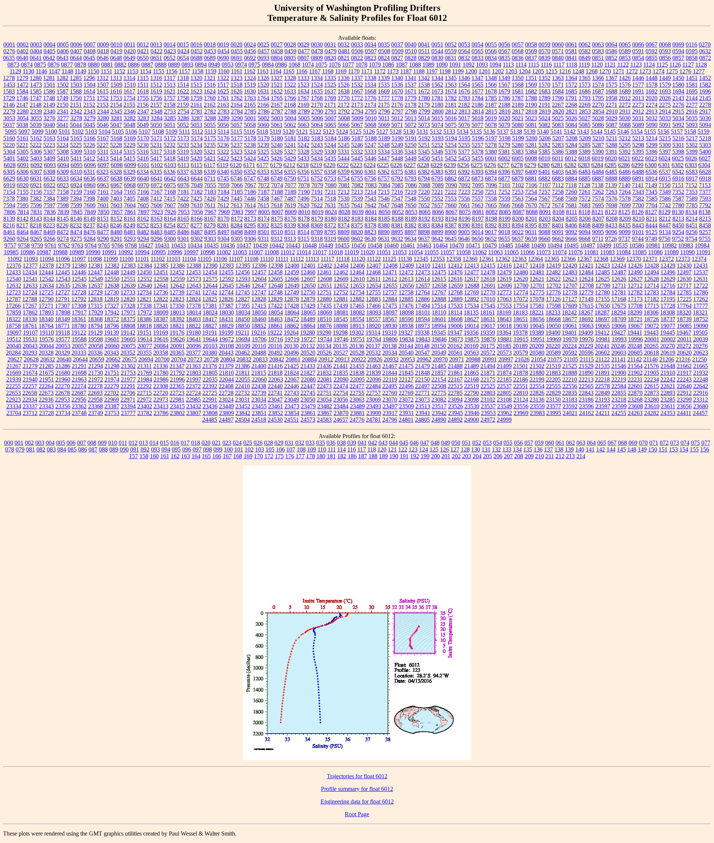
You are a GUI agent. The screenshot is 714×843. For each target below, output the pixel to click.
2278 (705, 105)
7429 (223, 198)
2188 (504, 105)
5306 (36, 152)
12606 (291, 279)
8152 (116, 218)
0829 (424, 58)
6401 (544, 172)
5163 (49, 138)
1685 (571, 91)
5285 (585, 145)
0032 (344, 44)
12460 (307, 272)
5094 (705, 125)
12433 (13, 272)
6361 (370, 172)
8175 (277, 218)
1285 (76, 78)
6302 (678, 165)
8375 (357, 225)
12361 (486, 259)
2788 (290, 111)
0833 (477, 58)
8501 (264, 232)
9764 (91, 245)
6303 (691, 165)
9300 (170, 239)
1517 (223, 85)
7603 (116, 205)
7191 (317, 192)
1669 (384, 91)
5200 (531, 138)
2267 (558, 105)
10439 (260, 245)
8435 (625, 225)
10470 (456, 245)
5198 (505, 138)
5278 (491, 145)
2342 (76, 111)
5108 (158, 131)
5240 (277, 145)
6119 (222, 165)
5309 (76, 152)
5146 (623, 131)
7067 (250, 185)
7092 (464, 185)
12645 (226, 285)
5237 (236, 145)
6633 (63, 178)
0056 (504, 44)
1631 (263, 91)
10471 (473, 245)
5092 (678, 125)
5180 (277, 138)
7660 (451, 205)
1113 (508, 64)
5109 (171, 131)
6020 (611, 158)
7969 (224, 212)
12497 (684, 272)
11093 (30, 259)
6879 (518, 178)
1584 (22, 91)
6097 (103, 165)
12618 (487, 279)
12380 (79, 265)
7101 (505, 185)
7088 (424, 185)
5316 (143, 152)
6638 (116, 178)
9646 (464, 239)
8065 (425, 212)
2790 (317, 111)
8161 (130, 218)
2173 (357, 105)
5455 (477, 158)
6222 (343, 165)
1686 (585, 91)
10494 (554, 245)
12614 (422, 279)
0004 (49, 44)
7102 (518, 185)
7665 (491, 205)
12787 (13, 299)
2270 (598, 105)
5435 (330, 158)
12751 (324, 292)
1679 (504, 91)
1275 (672, 71)
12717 (684, 285)
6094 (63, 165)
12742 (209, 292)
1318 (183, 78)
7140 (624, 185)
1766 (290, 98)
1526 (344, 85)
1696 (705, 91)
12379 (62, 265)
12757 (389, 292)
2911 (625, 111)
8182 (344, 218)
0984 (268, 64)
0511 (424, 51)
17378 (193, 306)
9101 (638, 232)
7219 (410, 192)
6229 (437, 165)
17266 (13, 306)
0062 (585, 44)
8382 (410, 225)
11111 (282, 259)
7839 (63, 212)
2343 (90, 111)
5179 (264, 138)
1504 (90, 85)
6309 (63, 172)
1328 (290, 78)
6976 (183, 185)
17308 (78, 306)
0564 (464, 51)
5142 (570, 131)
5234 (196, 145)
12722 (700, 285)
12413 (471, 265)
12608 (324, 279)
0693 (263, 58)
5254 (451, 145)
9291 (116, 239)
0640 (22, 58)
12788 (29, 299)
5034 (678, 118)
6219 (316, 165)
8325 (277, 225)
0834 (491, 58)
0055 (491, 44)
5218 (705, 138)
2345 (116, 111)
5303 (705, 145)
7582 (638, 198)
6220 (329, 165)
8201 (531, 218)
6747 (250, 178)
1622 (183, 91)
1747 (36, 98)
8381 (397, 225)
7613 (236, 205)
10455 (342, 245)
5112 (197, 131)
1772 (357, 98)
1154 (145, 71)
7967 (210, 212)
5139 (530, 131)
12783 (651, 292)
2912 (638, 111)
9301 (183, 239)
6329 (129, 172)
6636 (90, 178)
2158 (170, 105)
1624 (210, 91)
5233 (183, 145)
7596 (36, 205)
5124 (342, 131)
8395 (531, 225)
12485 (602, 272)
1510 (130, 85)
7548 (410, 198)
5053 (196, 125)
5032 (651, 118)
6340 (223, 172)
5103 (91, 131)
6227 (410, 165)
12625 (602, 279)
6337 (183, 172)
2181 (451, 105)
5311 (103, 152)
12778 (569, 292)
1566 (491, 85)
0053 (464, 44)
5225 (76, 145)
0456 (250, 51)
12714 (651, 285)
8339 (290, 225)
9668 (585, 239)
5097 (24, 131)
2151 (76, 105)
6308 (49, 172)
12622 (553, 279)
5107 (145, 131)
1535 (384, 85)
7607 (170, 205)
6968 (130, 185)
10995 (158, 252)
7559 (504, 198)
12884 (389, 299)
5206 (545, 138)
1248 (578, 71)
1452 (705, 78)
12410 (422, 265)
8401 (558, 225)
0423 (170, 51)
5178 (250, 138)
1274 (659, 71)
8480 (116, 232)
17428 (291, 306)
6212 (289, 165)
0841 (571, 58)
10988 (60, 252)
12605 (275, 279)
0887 (147, 64)
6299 (637, 165)
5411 (76, 158)
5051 (170, 125)
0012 (143, 44)
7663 (477, 205)
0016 (196, 44)
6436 (571, 172)
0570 (544, 51)
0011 (129, 44)
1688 (611, 91)
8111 (571, 212)
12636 (79, 285)
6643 (183, 178)
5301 (678, 145)
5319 (183, 152)
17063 (504, 299)
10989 (76, 252)
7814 (23, 212)
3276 (49, 118)
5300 (665, 145)
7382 (36, 198)
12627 (635, 279)
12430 (684, 265)
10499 (603, 245)
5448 (397, 158)
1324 (250, 78)
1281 (49, 78)
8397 (544, 225)
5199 (518, 138)
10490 (538, 245)
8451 (692, 225)
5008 (344, 118)
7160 (90, 192)
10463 (423, 245)
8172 (237, 218)
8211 (651, 218)
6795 (437, 178)
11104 (189, 259)
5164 (63, 138)
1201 (485, 71)
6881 (531, 178)
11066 (527, 252)
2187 (491, 105)
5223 (49, 145)
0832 (464, 58)
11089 (671, 252)
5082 (544, 125)
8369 (317, 225)
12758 (406, 292)
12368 (601, 259)
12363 (519, 259)
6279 (530, 165)
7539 (357, 198)
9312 (277, 239)
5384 (531, 152)
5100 (51, 131)
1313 (116, 78)
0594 (678, 51)
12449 (127, 272)
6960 (90, 185)
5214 (651, 138)
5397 (665, 152)
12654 (373, 285)
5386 (558, 152)
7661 (464, 205)
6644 (197, 178)
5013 (410, 118)
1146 (41, 71)
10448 (309, 245)
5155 (650, 131)
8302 (263, 225)
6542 (678, 172)
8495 (210, 232)
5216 (678, 138)
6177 (262, 165)
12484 (586, 272)
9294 (143, 239)
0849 (585, 58)
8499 (250, 232)
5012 (397, 118)
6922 (49, 185)
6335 (156, 172)
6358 (330, 172)
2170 (317, 105)
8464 (23, 232)
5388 (571, 152)
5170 (143, 138)
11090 (687, 252)
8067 (451, 212)
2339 (36, 111)
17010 (487, 299)
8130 (678, 212)
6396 (504, 172)
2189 (518, 105)
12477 (471, 272)
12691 (488, 285)
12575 (210, 279)
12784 (667, 292)
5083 (558, 125)
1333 (303, 78)
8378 (370, 225)
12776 (553, 292)
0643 (62, 58)
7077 (290, 185)
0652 (170, 58)
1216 (565, 71)
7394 (76, 198)
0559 (451, 51)
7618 (277, 205)
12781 (618, 292)
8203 (545, 218)
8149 (90, 218)
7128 (584, 185)
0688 (196, 58)
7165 (130, 192)
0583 (598, 51)
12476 (455, 272)
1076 (335, 64)
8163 (157, 218)
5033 (665, 118)
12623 (569, 279)
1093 (482, 64)
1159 (210, 71)
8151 (103, 218)
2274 (651, 105)
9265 (36, 239)
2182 (464, 105)
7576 (611, 198)
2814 (478, 111)
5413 (103, 158)
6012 (571, 158)
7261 (585, 192)
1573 (585, 85)
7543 (370, 198)
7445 (236, 198)
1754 (129, 98)
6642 (170, 178)
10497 (587, 245)
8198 (491, 218)
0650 (143, 58)
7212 (344, 192)
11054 (415, 252)
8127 (651, 212)
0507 (371, 51)
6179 (276, 165)
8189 (411, 218)
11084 (623, 252)
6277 (503, 165)
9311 (263, 239)
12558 (161, 279)
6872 (464, 178)
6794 (424, 178)
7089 (438, 185)
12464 (357, 272)
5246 (357, 145)
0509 (397, 51)
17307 (62, 306)
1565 (477, 85)
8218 (36, 225)
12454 (209, 272)
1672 (424, 91)
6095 (77, 165)
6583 (692, 172)
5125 (355, 131)
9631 (384, 239)
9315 (303, 239)
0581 (571, 51)
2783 (223, 111)
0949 (214, 64)
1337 (357, 78)
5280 (518, 145)
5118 (262, 131)
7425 (196, 198)
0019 (223, 44)
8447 (665, 225)
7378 (9, 198)
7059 (223, 185)
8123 (611, 212)
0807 (303, 58)
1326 (263, 78)
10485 (505, 245)
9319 (330, 239)
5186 (344, 138)
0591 (638, 51)
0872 (705, 58)
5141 (556, 131)
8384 (437, 225)
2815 (491, 111)
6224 (370, 165)
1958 (611, 98)
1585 (36, 91)
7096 (491, 185)
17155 (602, 299)
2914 (665, 111)
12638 (111, 285)
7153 (705, 185)
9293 (130, 239)
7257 (544, 192)
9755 (705, 239)
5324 (250, 152)
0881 (107, 64)
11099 (110, 259)
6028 (10, 165)
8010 (304, 212)
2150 (62, 105)
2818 (531, 111)
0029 (303, 44)
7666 (504, 205)
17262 (700, 299)
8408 (585, 225)
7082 (357, 185)
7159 (76, 192)
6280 (544, 165)
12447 (95, 272)
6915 (665, 178)
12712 (635, 285)
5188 (371, 138)
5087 (611, 125)
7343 (638, 192)
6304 (704, 165)
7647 (384, 205)
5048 (129, 125)
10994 (142, 252)
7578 (625, 198)
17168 (618, 299)
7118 (571, 185)
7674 (558, 205)
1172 (380, 71)
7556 (464, 198)
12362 (502, 259)
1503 (76, 85)
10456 (358, 245)
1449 (665, 78)
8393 (504, 225)
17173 (635, 299)
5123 (329, 131)
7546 (384, 198)
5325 (263, 152)
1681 (518, 91)
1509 (116, 85)
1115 (533, 64)
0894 (201, 64)
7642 (370, 205)
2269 (585, 105)
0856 (665, 58)
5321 (210, 152)
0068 (665, 44)
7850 (103, 212)
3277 (63, 118)
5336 (397, 152)
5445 (357, 158)
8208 (612, 218)
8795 (330, 232)
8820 (357, 232)
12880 (324, 299)
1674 (451, 91)
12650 (308, 285)
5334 (384, 152)
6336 (170, 172)
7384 (49, 198)
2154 (116, 105)
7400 (103, 198)
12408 (390, 265)
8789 (317, 232)
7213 (357, 192)
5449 (410, 158)
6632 (49, 178)
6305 (9, 172)
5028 (598, 118)
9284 (90, 239)
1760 (210, 98)
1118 (571, 64)
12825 (209, 299)
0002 (23, 44)
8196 (464, 218)
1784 (477, 98)
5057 (236, 125)
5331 (344, 152)
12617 (471, 279)
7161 (103, 192)
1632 (277, 91)
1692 (651, 91)
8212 (665, 218)
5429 (290, 158)
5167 (103, 138)
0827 (397, 58)
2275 (665, 105)
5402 (23, 158)
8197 (478, 218)
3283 (143, 118)
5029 (611, 118)
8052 (398, 212)
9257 (705, 232)
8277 (196, 225)
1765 (277, 98)
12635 (62, 285)
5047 (116, 125)
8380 (384, 225)
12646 (242, 285)
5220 (9, 145)
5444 (344, 158)
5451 (437, 158)
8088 (532, 212)
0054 (477, 44)
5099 (38, 131)
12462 (340, 272)
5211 (611, 138)
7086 (411, 185)
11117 (327, 259)
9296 (157, 239)
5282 (544, 145)
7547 (397, 198)
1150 (93, 71)
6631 (36, 178)
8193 (438, 218)
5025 (558, 118)
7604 (130, 205)
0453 (210, 51)
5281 (531, 145)
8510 (277, 232)
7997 (251, 212)
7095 (478, 185)
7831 (36, 212)
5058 (250, 125)
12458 (275, 272)
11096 (62, 259)
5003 (277, 118)
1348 (491, 78)
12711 (619, 285)
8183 (357, 218)
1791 (571, 98)
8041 (371, 212)
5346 (437, 152)
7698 (611, 205)
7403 (116, 198)
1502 (63, 85)
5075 (451, 125)
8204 (558, 218)
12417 (520, 265)
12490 (635, 272)
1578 (651, 85)
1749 (62, 98)
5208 (572, 138)
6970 (143, 185)
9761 (51, 245)
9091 (558, 232)
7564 (531, 198)
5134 (463, 131)
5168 (116, 138)
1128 (701, 64)
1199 (458, 71)
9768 (131, 245)
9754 (691, 239)
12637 (95, 285)
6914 (651, 178)
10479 (489, 245)
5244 (330, 145)
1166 (302, 71)
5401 (9, 158)
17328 (127, 306)
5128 (396, 131)
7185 (237, 192)
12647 (259, 285)
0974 (241, 64)
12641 (161, 285)
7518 (330, 198)
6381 (410, 172)
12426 (635, 265)
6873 (477, 178)
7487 (290, 198)
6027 (705, 158)
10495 (571, 245)
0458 (277, 51)
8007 (277, 212)
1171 (367, 71)
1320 (196, 78)
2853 (585, 111)
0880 (94, 64)
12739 (177, 292)
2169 (303, 105)
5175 (210, 138)
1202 (498, 71)
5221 (22, 145)
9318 (317, 239)
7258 (558, 192)
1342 (424, 78)
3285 (170, 118)
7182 (197, 192)
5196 (478, 138)
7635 (344, 205)
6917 (692, 178)
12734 (144, 292)
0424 (183, 51)
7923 (157, 212)
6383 (437, 172)
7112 (558, 185)
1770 (344, 98)
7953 (184, 212)
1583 (9, 91)
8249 (129, 225)
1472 (23, 85)
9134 (665, 232)
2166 (263, 105)
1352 (544, 78)
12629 (667, 279)
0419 (116, 51)
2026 (665, 98)
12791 (62, 299)
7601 (103, 205)
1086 (388, 64)
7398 (89, 198)
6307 (36, 172)
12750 (307, 292)
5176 (223, 138)
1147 (54, 71)
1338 (370, 78)
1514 (183, 85)
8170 (223, 218)
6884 (571, 178)
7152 (691, 185)
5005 (304, 118)
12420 (569, 265)
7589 (692, 198)
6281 (557, 165)
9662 (558, 239)
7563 (518, 198)
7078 (304, 185)
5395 (638, 152)
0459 (290, 51)
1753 (116, 98)
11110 (267, 259)
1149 (80, 71)
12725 (46, 292)
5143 (583, 131)
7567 (544, 198)
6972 (157, 185)
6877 (504, 178)
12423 (602, 265)
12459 (291, 272)
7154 (9, 192)
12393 (226, 265)
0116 (691, 44)
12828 (258, 299)
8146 (76, 218)
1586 (49, 91)
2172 (344, 105)
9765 (104, 245)
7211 (330, 192)
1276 (685, 71)
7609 (183, 205)
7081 (344, 185)
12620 (520, 279)
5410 (63, 158)
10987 (43, 252)
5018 (477, 118)
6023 (651, 158)
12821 (144, 299)
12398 (275, 265)
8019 (318, 212)
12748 (275, 292)
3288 (210, 118)
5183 (317, 138)
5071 (397, 125)
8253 (156, 225)
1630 (250, 91)
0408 (90, 51)
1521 (277, 85)
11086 (655, 252)
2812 (451, 111)
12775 (537, 292)
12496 (667, 272)
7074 (277, 185)
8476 (90, 232)
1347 (477, 78)
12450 (144, 272)
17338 (144, 306)
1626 (236, 91)
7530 (344, 198)
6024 (664, 158)
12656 (406, 285)
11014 (303, 252)
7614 (250, 205)
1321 (210, 78)
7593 (705, 198)
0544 (437, 51)
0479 (331, 51)
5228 (116, 145)
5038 (22, 125)
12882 (357, 299)
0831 (451, 58)
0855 (651, 58)
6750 (290, 178)
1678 (491, 91)
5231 (156, 145)
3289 (223, 118)
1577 (638, 85)
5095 (11, 131)
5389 (585, 152)
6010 (544, 158)
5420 (196, 158)
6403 (558, 172)
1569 (531, 85)
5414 (116, 158)
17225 (684, 299)
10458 (374, 245)
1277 (699, 71)
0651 (156, 58)
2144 (692, 98)
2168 (290, 105)
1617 (129, 91)
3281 (116, 118)
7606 (157, 205)
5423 (236, 158)
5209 (585, 138)
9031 (531, 232)
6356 (303, 172)
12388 (193, 265)
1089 (428, 64)
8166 (197, 218)
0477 (304, 51)
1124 (649, 64)
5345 (424, 152)
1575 (611, 85)
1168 (328, 71)
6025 (678, 158)
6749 (277, 178)
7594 (9, 205)
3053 (9, 118)
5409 (49, 158)
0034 (370, 44)
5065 (330, 125)
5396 (651, 152)
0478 (317, 51)
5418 (170, 158)
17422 (275, 306)
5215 (665, 138)
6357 (317, 172)
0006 (76, 44)
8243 (103, 225)
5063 (303, 125)
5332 (357, 152)
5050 (156, 125)
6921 (36, 185)
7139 (611, 185)
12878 (291, 299)
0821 (344, 58)
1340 (397, 78)
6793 (410, 178)
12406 (357, 265)
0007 (90, 44)
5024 (544, 118)
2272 (625, 105)
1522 (290, 85)
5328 (303, 152)
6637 (103, 178)
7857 (117, 212)
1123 (636, 64)
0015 (183, 44)
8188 (397, 218)
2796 (384, 111)
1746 (22, 98)
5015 (437, 118)
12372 (666, 259)
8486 (183, 232)
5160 (9, 138)
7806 (10, 212)
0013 (156, 44)
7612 (223, 205)
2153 (103, 105)
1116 (546, 64)
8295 (250, 225)
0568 (518, 51)
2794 (357, 111)
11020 (367, 252)
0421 (143, 51)
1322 (223, 78)
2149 (49, 105)
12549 (95, 279)
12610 (357, 279)
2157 (156, 105)
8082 (492, 212)
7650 (410, 205)
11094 (46, 259)
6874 (491, 178)
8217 (22, 225)
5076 (464, 125)
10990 (93, 252)
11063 (495, 252)
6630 (23, 178)
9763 (77, 245)
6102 (157, 165)
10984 (702, 245)
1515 (196, 85)
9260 (9, 239)
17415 (258, 306)
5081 (531, 125)
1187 (406, 71)
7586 (665, 198)
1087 (402, 64)
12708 (586, 285)
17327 (111, 306)
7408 (143, 198)
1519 (250, 85)
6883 (558, 178)
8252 (143, 225)
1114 (521, 64)
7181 (183, 192)
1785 (491, 98)
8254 (170, 225)
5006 (317, 118)
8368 (303, 225)
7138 (598, 185)
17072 (520, 299)
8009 (291, 212)
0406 (63, 51)
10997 (191, 252)
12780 (602, 292)
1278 (9, 78)
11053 (399, 252)
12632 (13, 285)
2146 (9, 105)
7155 (23, 192)
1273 (645, 71)
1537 (410, 85)
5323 (236, 152)
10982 (669, 245)
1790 (558, 98)
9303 (210, 239)
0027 (277, 44)
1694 (678, 91)
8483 (157, 232)
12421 (586, 265)
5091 (665, 125)
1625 (223, 91)
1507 (103, 85)
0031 (330, 44)
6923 (63, 185)
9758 (24, 245)
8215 (705, 218)
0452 (197, 51)
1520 (263, 85)
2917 (705, 111)
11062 (479, 252)
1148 (67, 71)
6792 (397, 178)
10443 (293, 245)
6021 (624, 158)
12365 (551, 259)
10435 (211, 245)
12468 (373, 272)
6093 (50, 165)
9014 (477, 232)
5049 (143, 125)
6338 (196, 172)
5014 (424, 118)
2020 (651, 98)
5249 (397, 145)
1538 (424, 85)
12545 (79, 279)
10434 (194, 245)
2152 (89, 105)
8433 (611, 225)
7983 (237, 212)
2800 (438, 111)
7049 (197, 185)
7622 (317, 205)
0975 (254, 64)
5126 (369, 131)
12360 (470, 259)
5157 (677, 131)
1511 (143, 85)
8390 (464, 225)
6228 (423, 165)
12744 (226, 292)
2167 (277, 105)
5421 (210, 158)
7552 (437, 198)
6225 (383, 165)
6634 (76, 178)
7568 (558, 198)
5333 (370, 152)
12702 (553, 285)
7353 (692, 192)
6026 (691, 158)
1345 (451, 78)
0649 (129, 58)
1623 (196, 91)
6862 (451, 178)
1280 (36, 78)
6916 (678, 178)
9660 (544, 239)
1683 (544, 91)
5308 (63, 152)
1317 (170, 78)
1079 (375, 64)
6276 (490, 165)
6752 (317, 178)
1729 (9, 98)
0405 (49, 51)
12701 (537, 285)
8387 (451, 225)
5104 (104, 131)
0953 (228, 64)
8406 (571, 225)
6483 (585, 172)
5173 (183, 138)
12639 (128, 285)
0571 (558, 51)
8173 (250, 218)
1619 (156, 91)
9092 (571, 232)
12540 (13, 279)
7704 (651, 205)
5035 (692, 118)
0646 (103, 58)
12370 (633, 259)
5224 (62, 145)
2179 (424, 105)
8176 (290, 218)
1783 (464, 98)
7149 (651, 185)
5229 (129, 145)
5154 (637, 131)
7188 (277, 192)
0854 (638, 58)
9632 (397, 239)
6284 (597, 165)
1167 (315, 71)
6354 (277, 172)
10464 (440, 245)
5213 (638, 138)
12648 (275, 285)
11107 (236, 259)
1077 (348, 64)
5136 (489, 131)
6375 (397, 172)
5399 (692, 152)
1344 (437, 78)
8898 (424, 232)
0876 (54, 64)
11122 (374, 259)
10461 (407, 245)
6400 (531, 172)
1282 (62, 78)
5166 (90, 138)
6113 (183, 165)
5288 (611, 145)
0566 (491, 51)
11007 (255, 252)
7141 (638, 185)
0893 (187, 64)
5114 (223, 131)
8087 (518, 212)
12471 (389, 272)
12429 (667, 265)
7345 (651, 192)
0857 (678, 58)
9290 (103, 239)
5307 (49, 152)
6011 (557, 158)
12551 (128, 279)
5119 (275, 131)
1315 (143, 78)
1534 (370, 85)
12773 (504, 292)
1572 (571, 85)
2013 (638, 98)
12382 (111, 265)
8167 (210, 218)
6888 (611, 178)
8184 (371, 218)
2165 (250, 105)
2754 (183, 111)
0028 (290, 44)
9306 (250, 239)
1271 (618, 71)
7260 (571, 192)
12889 (455, 299)
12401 (308, 265)
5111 (184, 131)
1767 (303, 98)
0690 (223, 58)
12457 (258, 272)
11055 (431, 252)
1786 (504, 98)
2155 (129, 105)
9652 (491, 239)
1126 (675, 64)
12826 (226, 299)
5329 (317, 152)
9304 (223, 239)
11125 (389, 259)
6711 (210, 178)
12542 (46, 279)
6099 (130, 165)
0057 (518, 44)
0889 (174, 64)
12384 (144, 265)
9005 (464, 232)
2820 (558, 111)
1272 (632, 71)
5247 (370, 145)
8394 (518, 225)
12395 (242, 265)
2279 (9, 111)
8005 (264, 212)
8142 (23, 218)
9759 (37, 245)
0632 (705, 51)
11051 (383, 252)
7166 (143, 192)
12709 (602, 285)
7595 (23, 205)
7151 (678, 185)
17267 (29, 306)
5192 (424, 138)
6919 (9, 185)
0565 (477, 51)
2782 (210, 111)
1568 (518, 85)
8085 (505, 212)
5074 (437, 125)
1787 (518, 98)
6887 (598, 178)
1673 (437, 91)
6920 (23, 185)
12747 (258, 292)
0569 (531, 51)
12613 (406, 279)
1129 (15, 71)
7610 (197, 205)
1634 (303, 91)
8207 (598, 218)
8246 (116, 225)
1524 (317, 85)
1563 (451, 85)
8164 (170, 218)
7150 (664, 185)
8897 (410, 232)
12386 (177, 265)
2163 (223, 105)
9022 (518, 232)
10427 (145, 245)
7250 (477, 192)
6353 (263, 172)
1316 (156, 78)
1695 (692, 91)
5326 (277, 152)
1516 (210, 85)
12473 (422, 272)
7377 (705, 192)
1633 (290, 91)
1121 (610, 64)
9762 (64, 245)
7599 (76, 205)
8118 (584, 212)
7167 (157, 192)
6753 (330, 178)
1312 (103, 78)
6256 (463, 165)
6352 (250, 172)
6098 (117, 165)
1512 (156, 85)
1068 (294, 64)
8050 (384, 212)
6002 (504, 158)
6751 (303, 178)
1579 (665, 85)
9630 (370, 239)
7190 (304, 192)
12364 (535, 259)
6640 (143, 178)
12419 (553, 265)
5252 (437, 145)
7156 (36, 192)
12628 (651, 279)
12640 (144, 285)
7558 (491, 198)
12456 (242, 272)
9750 (664, 239)
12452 (177, 272)
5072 (410, 125)
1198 (445, 71)
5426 (277, 158)
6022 (638, 158)
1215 (551, 71)
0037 (397, 44)
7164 (116, 192)
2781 (197, 111)
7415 (170, 198)
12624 (586, 279)
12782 (635, 292)
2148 (36, 105)
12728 (78, 292)
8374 (344, 225)
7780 (678, 205)
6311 (89, 172)
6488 (638, 172)
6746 (236, 178)
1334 (317, 78)
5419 (183, 158)
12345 (421, 259)
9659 (531, 239)
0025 (263, 44)
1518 (236, 85)
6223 (356, 165)
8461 (9, 232)
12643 (193, 285)
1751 (89, 98)
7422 (183, 198)
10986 (27, 252)
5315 (129, 152)
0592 (651, 51)
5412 (89, 158)
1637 (330, 91)
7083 (371, 185)
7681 (571, 205)
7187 (264, 192)
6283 (584, 165)
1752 (103, 98)
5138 (516, 131)
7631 (330, 205)
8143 (36, 218)
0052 (451, 44)
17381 (209, 306)
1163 (262, 71)
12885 (406, 299)
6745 (223, 178)
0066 (638, 44)
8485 (170, 232)
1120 (597, 64)
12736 (160, 292)
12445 (62, 272)
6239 (450, 165)
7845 (77, 212)
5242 (303, 145)
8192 (424, 218)
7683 (585, 205)
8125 (624, 212)
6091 (23, 165)
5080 (518, 125)
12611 (373, 279)
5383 (518, 152)
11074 (559, 252)
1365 (585, 78)
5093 (692, 125)
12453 (193, 272)
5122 (315, 131)
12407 (373, 265)
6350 (236, 172)
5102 (78, 131)
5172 (170, 138)
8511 (290, 232)
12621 (537, 279)
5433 (303, 158)
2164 (236, 105)
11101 (142, 259)
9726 (611, 239)
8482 (143, 232)
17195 (667, 299)
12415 (487, 265)
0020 (236, 44)
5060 (263, 125)
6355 (290, 172)
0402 (23, 51)
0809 (317, 58)
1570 (544, 85)
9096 (611, 232)
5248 (384, 145)
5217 (692, 138)
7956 (197, 212)
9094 (585, 232)
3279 (90, 118)
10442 (276, 245)
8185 (384, 218)
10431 (162, 245)
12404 (341, 265)
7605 (143, 205)
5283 (558, 145)
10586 (636, 245)
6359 (344, 172)
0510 (411, 51)
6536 (651, 172)
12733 (127, 292)
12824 (193, 299)
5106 (131, 131)
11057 (447, 252)
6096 (90, 165)
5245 (344, 145)
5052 (183, 125)
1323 (236, 78)
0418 (103, 51)
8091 (545, 212)
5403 (36, 158)
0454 (223, 51)
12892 (471, 299)
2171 (330, 105)
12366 (568, 259)
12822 (160, 299)
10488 (522, 245)
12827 (242, 299)
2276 (678, 105)
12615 (438, 279)
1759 (196, 98)
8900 (451, 232)
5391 (611, 152)
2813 (464, 111)
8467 (36, 232)
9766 (117, 245)
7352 (678, 192)
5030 (625, 118)
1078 (361, 64)
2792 (344, 111)
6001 (491, 158)
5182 (304, 138)
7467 (277, 198)
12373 (682, 259)
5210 (598, 138)
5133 (449, 131)
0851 (598, 58)
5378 (477, 152)
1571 (558, 85)
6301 (664, 165)
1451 (692, 78)
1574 (598, 85)
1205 (538, 71)
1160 (223, 71)
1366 (598, 78)
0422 (157, 51)
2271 (611, 105)
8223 (49, 225)
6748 (263, 178)
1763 (250, 98)
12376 (13, 265)
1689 (625, 91)
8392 (491, 225)
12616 (455, 279)
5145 (610, 131)
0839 (544, 58)
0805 (290, 58)
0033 (357, 44)
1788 (531, 98)
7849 (90, 212)
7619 (290, 205)
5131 (422, 131)
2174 (370, 105)
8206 (585, 218)
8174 (264, 218)
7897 (143, 212)
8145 (63, 218)
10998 (207, 252)
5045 (89, 125)
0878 (80, 64)
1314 (129, 78)
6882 (544, 178)
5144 (596, 131)
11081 (591, 252)
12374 (699, 259)
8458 (705, 225)
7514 (317, 198)
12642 (177, 285)
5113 (210, 131)
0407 (76, 51)
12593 (242, 279)
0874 (27, 64)
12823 (177, 299)
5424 (250, 158)
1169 (341, 71)
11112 (297, 259)
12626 (618, 279)
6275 (477, 165)
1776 (370, 98)
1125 (662, 64)
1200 (471, 71)
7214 (370, 192)
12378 (46, 265)
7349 (665, 192)
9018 (504, 232)
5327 (290, 152)
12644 (210, 285)
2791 (331, 111)
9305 (237, 239)
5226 (89, 145)
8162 (143, 218)
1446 (638, 78)
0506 (357, 51)
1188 (419, 71)
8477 (103, 232)
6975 (170, 185)
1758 (183, 98)
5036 (705, 118)
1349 (504, 78)
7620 (303, 205)
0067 (651, 44)
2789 (304, 111)
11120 (358, 259)
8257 (183, 225)
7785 (692, 205)
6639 (130, 178)
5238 (250, 145)
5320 (196, 152)
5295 (625, 145)
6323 (103, 172)
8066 (438, 212)
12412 (455, 265)
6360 (357, 172)
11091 (703, 252)
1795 (598, 98)
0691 (236, 58)
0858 (692, 58)
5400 (705, 152)
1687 (598, 91)
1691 (638, 91)
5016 (451, 118)
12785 (684, 292)
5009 (357, 118)
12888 (438, 299)
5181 (290, 138)
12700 (521, 285)
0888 (161, 64)
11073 (543, 252)
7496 (303, 198)
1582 (705, 85)
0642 (49, 58)
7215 (384, 192)
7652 (424, 205)
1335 (330, 78)
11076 (575, 252)
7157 (49, 192)
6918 (705, 178)
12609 (341, 279)
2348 (157, 111)
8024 (331, 212)
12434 (29, 272)
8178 (304, 218)
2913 (651, 111)
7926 (170, 212)
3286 (183, 118)
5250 (410, 145)
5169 (130, 138)
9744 (638, 239)
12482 (553, 272)
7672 (544, 205)
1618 (143, 91)
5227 (103, 145)
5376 (451, 152)
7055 (210, 185)
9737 (624, 239)
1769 (330, 98)
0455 (237, 51)
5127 (382, 131)
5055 (210, 125)
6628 (705, 172)
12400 (291, 265)
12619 (504, 279)
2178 (410, 105)
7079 (317, 185)
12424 (618, 265)
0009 (103, 44)
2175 (384, 105)
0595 (692, 51)
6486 (625, 172)
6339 (210, 172)
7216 (397, 192)
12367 (584, 259)
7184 (223, 192)
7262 (598, 192)
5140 (543, 131)
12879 (307, 299)
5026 (571, 118)
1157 (184, 71)
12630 (684, 279)
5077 (477, 125)
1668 (370, 91)
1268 (592, 71)
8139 (9, 218)
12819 (111, 299)
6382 (424, 172)
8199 (505, 218)
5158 (690, 131)
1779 (410, 98)
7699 (625, 205)
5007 (331, 118)
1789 (544, 98)
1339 (384, 78)
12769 (471, 292)
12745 (242, 292)
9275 (76, 239)
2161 (196, 105)
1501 (49, 85)
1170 (354, 71)
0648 (116, 58)
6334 (143, 172)
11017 (319, 252)
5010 (371, 118)
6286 (624, 165)
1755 (143, 98)
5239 (263, 145)
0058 (531, 44)
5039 (36, 125)
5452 (451, 158)
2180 (437, 105)
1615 (103, 91)
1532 (357, 85)
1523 (303, 85)
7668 (518, 205)
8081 (478, 212)
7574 (598, 198)
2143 (678, 98)
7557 (477, 198)
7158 (63, 192)
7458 (263, 198)
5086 (598, 125)
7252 (504, 192)
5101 (64, 131)
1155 (158, 71)
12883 (373, 299)
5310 (90, 152)
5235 (210, 145)
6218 (303, 165)
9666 (571, 239)
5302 (692, 145)
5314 (116, 152)
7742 (665, 205)
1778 (397, 98)
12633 (30, 285)
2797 (397, 111)
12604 (259, 279)
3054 (23, 118)
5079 (504, 125)
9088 (544, 232)
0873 (13, 64)
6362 (384, 172)
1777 (384, 98)
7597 (49, 205)
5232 (170, 145)
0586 (611, 51)
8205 (572, 218)
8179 (317, 218)
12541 (30, 279)
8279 (210, 225)
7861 (130, 212)
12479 (504, 272)
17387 (226, 306)
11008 (271, 252)
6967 (116, 185)
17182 (651, 299)
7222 (451, 192)
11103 (173, 259)
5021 (518, 118)
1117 (559, 64)
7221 (437, 192)
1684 (558, 91)
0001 (9, 44)
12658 (439, 285)
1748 (49, 98)
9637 (424, 239)
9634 (410, 239)
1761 (223, 98)
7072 (264, 185)
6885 (585, 178)
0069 (678, 44)
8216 (9, 225)
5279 (504, 145)
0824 (384, 58)
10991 (109, 252)
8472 (63, 232)
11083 (607, 252)
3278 (76, 118)
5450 (424, 158)
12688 (471, 285)
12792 (78, 299)
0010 (116, 44)
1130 (28, 71)
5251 (424, 145)
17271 (46, 306)
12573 (193, 279)
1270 (605, 71)
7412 (156, 198)
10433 (178, 245)
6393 (477, 172)
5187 (357, 138)
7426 (210, 198)
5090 (651, 125)
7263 (611, 192)
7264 (625, 192)
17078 (537, 299)
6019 (598, 158)
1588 (76, 91)
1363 (558, 78)
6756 (370, 178)
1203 (511, 71)
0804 (277, 58)
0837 (531, 58)
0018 (210, 44)
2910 (612, 111)
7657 (437, 205)
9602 (357, 239)
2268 (571, 105)
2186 (477, 105)
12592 (226, 279)
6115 (196, 165)
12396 (259, 265)
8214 (692, 218)
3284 (157, 118)
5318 (170, 152)
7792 (705, 205)
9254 (678, 232)
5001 (250, 118)
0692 (250, 58)
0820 (330, 58)
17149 (586, 299)
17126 (553, 299)
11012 (287, 252)
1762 (236, 98)
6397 (518, 172)
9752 (678, 239)
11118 (343, 259)
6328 (116, 172)
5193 (438, 138)
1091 (455, 64)
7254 (531, 192)
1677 (477, 91)
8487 (197, 232)
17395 (242, 306)
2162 (210, 105)
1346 (464, 78)
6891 (638, 178)
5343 (410, 152)
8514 (303, 232)
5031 (638, 118)
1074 (308, 64)
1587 (62, 91)
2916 (692, 111)
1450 (678, 78)
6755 (357, 178)
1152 (119, 71)
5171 (157, 138)
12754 (357, 292)
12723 (13, 292)
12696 (504, 285)
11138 (405, 259)
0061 (571, 44)
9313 (290, 239)
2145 (705, 98)
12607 (308, 279)
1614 (89, 91)
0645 (89, 58)
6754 (344, 178)
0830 (437, 58)
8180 (331, 218)
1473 (36, 85)
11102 (158, 259)
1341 (410, 78)
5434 (317, 158)
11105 (204, 259)
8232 (76, 225)
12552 (144, 279)
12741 (193, 292)
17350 (177, 306)
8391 (477, 225)
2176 (397, 105)
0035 (384, 44)
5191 (411, 138)
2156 (143, 105)
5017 (464, 118)
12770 (487, 292)
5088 (625, 125)
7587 (678, 198)
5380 (491, 152)
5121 (302, 131)
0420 (130, 51)
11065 (511, 252)
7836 (50, 212)
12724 (29, 292)
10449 (325, 245)
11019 (351, 252)
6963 (103, 185)
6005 (518, 158)
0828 (410, 58)
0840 (558, 58)
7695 (598, 205)
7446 (250, 198)
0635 (9, 58)
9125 (651, 232)
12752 (340, 292)
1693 (665, 91)
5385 (544, 152)
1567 (504, 85)
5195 (464, 138)
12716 (667, 285)
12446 (78, 272)
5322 (223, 152)
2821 (572, 111)
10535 (620, 245)
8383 (424, 225)
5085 (585, 125)
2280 (23, 111)
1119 (584, 64)
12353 (437, 259)
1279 (22, 78)
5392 (625, 152)
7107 (545, 185)
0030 (317, 44)
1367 (611, 78)
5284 (571, 145)
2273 (638, 105)
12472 (406, 272)
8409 (598, 225)
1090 (442, 64)
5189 (384, 138)
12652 (341, 285)
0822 (357, 58)
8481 (130, 232)
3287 (197, 118)
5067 (357, 125)
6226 (396, 165)
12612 (389, 279)
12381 (95, 265)
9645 (451, 239)
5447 (384, 158)
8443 (638, 225)
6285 (611, 165)
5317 (156, 152)
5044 (76, 125)
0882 (120, 64)
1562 (437, 85)
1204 (525, 71)
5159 (704, 131)
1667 (357, 91)
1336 (344, 78)
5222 (36, 145)
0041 (424, 44)
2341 (63, 111)
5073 (424, 125)
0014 (170, 44)
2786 (264, 111)
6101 (143, 165)
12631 (700, 279)
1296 (89, 78)
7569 (571, 198)
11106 (220, 259)
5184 (331, 138)
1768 (317, 98)
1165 (289, 71)
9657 (518, 239)
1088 (415, 64)
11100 (126, 259)
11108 (251, 259)
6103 (170, 165)
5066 (344, 125)
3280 (103, 118)
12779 (586, 292)
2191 (544, 105)
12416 (504, 265)
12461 (324, 272)
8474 (76, 232)
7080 (331, 185)
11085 (639, 252)
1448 (651, 78)
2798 (411, 111)
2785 (250, 111)
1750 (76, 98)
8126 (638, 212)
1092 (469, 64)
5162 (36, 138)
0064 (611, 44)
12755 (373, 292)
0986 (281, 64)
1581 (692, 85)
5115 (236, 131)
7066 (237, 185)
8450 (678, 225)
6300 (651, 165)
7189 (290, 192)
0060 (558, 44)
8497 (223, 232)
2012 (625, 98)
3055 (36, 118)
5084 (571, 125)
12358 (453, 259)
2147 (22, 105)
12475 (438, 272)
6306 (23, 172)
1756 (156, 98)
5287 (598, 145)
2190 (531, 105)
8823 (370, 232)
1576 (625, 85)
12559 (177, 279)
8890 (384, 232)
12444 (46, 272)
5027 (585, 118)
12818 (95, 299)
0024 (250, 44)
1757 (170, 98)
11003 (239, 252)
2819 (545, 111)
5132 (436, 131)
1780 (424, 98)
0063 (598, 44)
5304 (9, 152)
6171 (249, 165)
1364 (571, 78)
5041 (62, 125)
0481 (344, 51)
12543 (62, 279)
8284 (236, 225)
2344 (103, 111)
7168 (170, 192)
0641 (36, 58)
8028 (344, 212)
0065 (625, 44)
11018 (335, 252)
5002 (264, 118)
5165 (76, 138)
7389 (62, 198)
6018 (584, 158)
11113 (312, 259)
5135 (476, 131)
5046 (103, 125)
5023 (531, 118)
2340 (49, 111)
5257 (477, 145)
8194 (451, 218)
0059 (544, 44)
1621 (170, 91)
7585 (651, 198)
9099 (625, 232)
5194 (451, 138)
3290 (237, 118)
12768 (455, 292)
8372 (330, 225)
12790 (46, 299)
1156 (171, 71)
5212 (625, 138)
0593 (665, 51)
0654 (183, 58)
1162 (249, 71)
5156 (663, 131)
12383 (128, 265)
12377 (30, 265)
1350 (518, 78)
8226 (62, 225)
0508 (384, 51)
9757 (10, 245)
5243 (317, 145)
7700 (638, 205)
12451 (160, 272)
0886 (134, 64)
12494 (651, 272)
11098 (94, 259)
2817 (518, 111)
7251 (491, 192)
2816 (505, 111)
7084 (384, 185)
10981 (653, 245)
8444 (651, 225)
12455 (226, 272)
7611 (210, 205)
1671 (410, 91)
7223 (464, 192)
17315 (95, 306)
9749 (651, 239)
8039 (358, 212)
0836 (518, 58)
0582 (585, 51)
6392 (464, 172)
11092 (14, 259)
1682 (531, 91)
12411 (439, 265)
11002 (223, 252)
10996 (174, 252)
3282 (130, 118)
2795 (371, 111)
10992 (125, 252)
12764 (422, 292)
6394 (491, 172)
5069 (384, 125)
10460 (391, 245)
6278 (517, 165)
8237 (89, 225)
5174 (197, 138)
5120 (289, 131)
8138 (705, 212)
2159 (183, 105)
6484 (598, 172)
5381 (504, 152)
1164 (276, 71)
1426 (625, 78)
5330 (330, 152)
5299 (651, 145)
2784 (237, 111)
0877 (67, 64)
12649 (291, 285)
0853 (625, 58)
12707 (570, 285)
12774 (520, 292)
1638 (344, 91)
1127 (688, 64)
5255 (464, 145)
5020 (504, 118)
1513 (170, 85)
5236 (223, 145)
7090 (451, 185)
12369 (617, 259)
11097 (78, 259)
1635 (317, 91)
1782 (451, 98)
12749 (291, 292)
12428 (651, 265)
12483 (569, 272)
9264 (23, 239)
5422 (223, 158)
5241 (290, 145)
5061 (277, 125)
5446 (370, 158)
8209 (625, 218)
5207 (558, 138)
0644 (76, 58)
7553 (451, 198)
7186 (250, 192)
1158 (197, 71)
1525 (330, 85)
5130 (409, 131)
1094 (495, 64)
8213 (678, 218)
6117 (209, 165)
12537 (700, 272)
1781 (437, 98)
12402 (324, 265)
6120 (236, 165)
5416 (143, 158)
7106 (531, 185)
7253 (518, 192)
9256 (692, 232)
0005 (63, 44)
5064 (317, 125)
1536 (397, 85)
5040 (49, 125)
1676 (464, 91)
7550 (424, 198)
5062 (290, 125)
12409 (406, 265)
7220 (424, 192)
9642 (437, 239)
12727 (62, 292)
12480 (520, 272)
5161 (23, 138)
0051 (437, 44)
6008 (531, 158)
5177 (237, 138)
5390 (598, 152)
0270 (705, 44)
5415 (129, 158)
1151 (106, 71)
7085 (397, 185)
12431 (700, 265)
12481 (537, 272)
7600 (90, 205)
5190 (397, 138)
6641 (157, 178)
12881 (340, 299)
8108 (559, 212)
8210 (638, 218)
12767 (438, 292)
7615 (263, 205)
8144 (49, 218)
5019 (491, 118)
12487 (618, 272)
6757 (384, 178)
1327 (277, 78)
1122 (623, 64)
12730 (111, 292)
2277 (692, 105)
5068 (370, 125)
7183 (210, 192)
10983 (685, 245)
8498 (237, 232)
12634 (46, 285)
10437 (244, 245)
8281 (223, 225)
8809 (344, 232)
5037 (9, 125)
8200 (518, 218)
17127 (569, 299)
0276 (9, 51)
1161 (236, 71)
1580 (678, 85)
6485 (611, 172)
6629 (9, 178)
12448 (111, 272)
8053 (411, 212)
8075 (465, 212)
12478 (487, 272)
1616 (116, 91)
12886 (422, 299)
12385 (161, 265)
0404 (36, 51)
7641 (357, 205)
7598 (63, 205)
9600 (344, 239)
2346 (130, 111)
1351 (531, 78)
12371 (650, 259)
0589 (625, 51)
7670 (531, 205)
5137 (503, 131)
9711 (598, 239)
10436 (227, 245)
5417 (156, 158)
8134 (691, 212)
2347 (143, 111)
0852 (611, 58)
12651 (324, 285)
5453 (464, 158)
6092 (36, 165)
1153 (132, 71)
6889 (625, 178)
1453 (9, 85)
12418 (537, 265)
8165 (183, 218)
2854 (598, 111)
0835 (504, 58)
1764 (263, 98)
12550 (111, 279)
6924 (76, 185)
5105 (118, 131)
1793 (585, 98)
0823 (370, 58)
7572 (585, 198)
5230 (143, 145)
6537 (665, 172)
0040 (410, 44)
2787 (277, 111)
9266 (49, 239)
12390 (210, 265)
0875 (40, 64)
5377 (464, 152)
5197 (491, 138)
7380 (22, 198)
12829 (275, 299)
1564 (464, 85)
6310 (76, 172)
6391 (451, 172)
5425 (263, 158)
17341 (160, 306)
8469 (49, 232)
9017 (491, 232)
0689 (210, 58)
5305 (23, 152)
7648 (397, 205)
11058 (463, 252)
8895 (397, 232)
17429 (307, 306)
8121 (598, 212)
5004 (290, 118)
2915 (678, 111)
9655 (504, 239)
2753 (170, 111)
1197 (432, 71)
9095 (598, 232)
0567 (504, 51)
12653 (357, 285)
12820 (127, 299)
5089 (638, 125)
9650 (477, 239)
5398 (678, 152)
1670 (397, 91)
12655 (390, 285)
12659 (455, 285)
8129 (664, 212)
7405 (129, 198)
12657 (422, 285)
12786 (700, 292)
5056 (223, 125)
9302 (197, 239)
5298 (638, 145)
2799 (424, 111)
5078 (491, 125)
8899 (437, 232)
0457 (264, 51)
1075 (321, 64)
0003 (36, 44)
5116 (249, 131)
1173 (393, 71)
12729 (95, 292)
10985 (11, 252)
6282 (570, 165)
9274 (63, 239)
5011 (384, 118)
